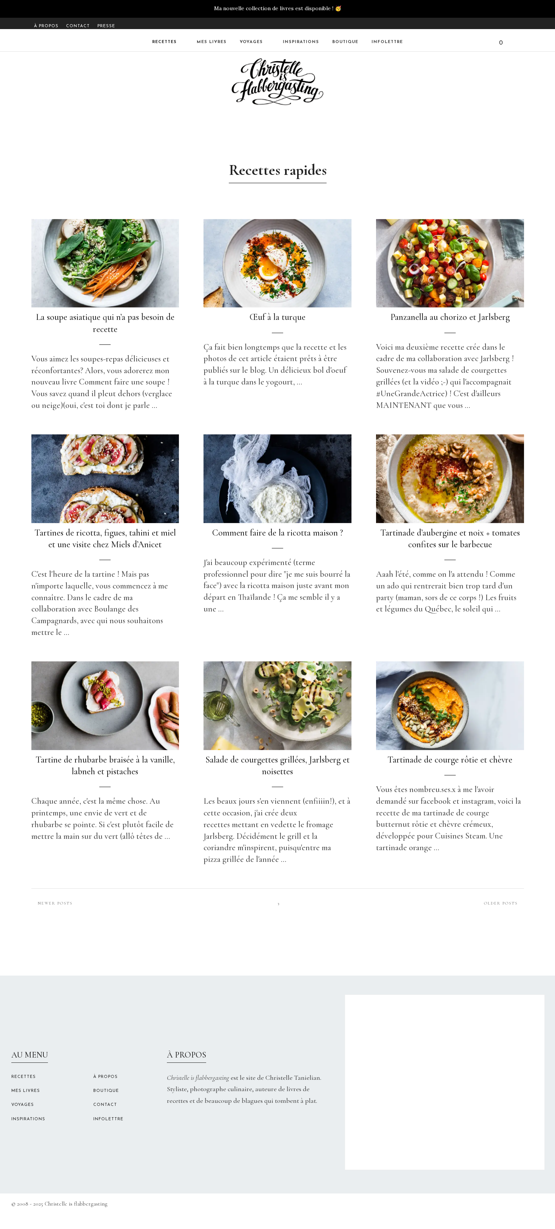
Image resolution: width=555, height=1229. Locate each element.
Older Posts (501, 903)
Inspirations (301, 42)
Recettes (164, 42)
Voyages (251, 42)
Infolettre (387, 42)
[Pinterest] (519, 24)
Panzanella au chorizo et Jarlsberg (450, 317)
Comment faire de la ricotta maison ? (277, 532)
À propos (46, 26)
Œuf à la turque (277, 317)
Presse (106, 26)
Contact (78, 26)
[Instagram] (509, 24)
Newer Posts (55, 903)
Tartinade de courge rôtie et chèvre (449, 759)
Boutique (345, 42)
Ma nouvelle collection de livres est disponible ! (273, 8)
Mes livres (212, 42)
